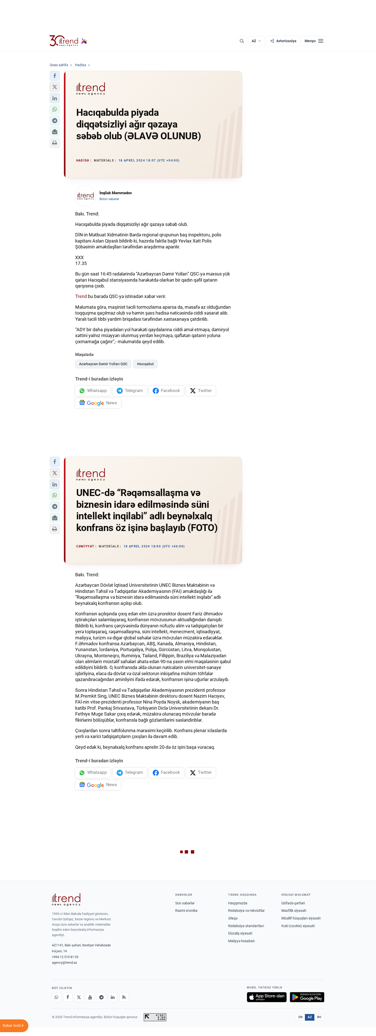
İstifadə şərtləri (293, 903)
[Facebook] (67, 997)
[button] (55, 76)
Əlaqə (232, 918)
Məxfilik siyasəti (293, 910)
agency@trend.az (64, 962)
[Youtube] (90, 997)
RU (319, 1017)
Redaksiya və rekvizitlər (246, 910)
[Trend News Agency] (66, 899)
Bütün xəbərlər (109, 199)
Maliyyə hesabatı (241, 941)
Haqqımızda (237, 903)
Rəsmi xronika (186, 910)
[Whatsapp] (56, 997)
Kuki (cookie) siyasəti (298, 926)
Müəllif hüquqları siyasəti (300, 918)
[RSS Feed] (124, 997)
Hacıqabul (145, 364)
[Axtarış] (242, 41)
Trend (81, 296)
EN (300, 1017)
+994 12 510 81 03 (65, 957)
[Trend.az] (68, 41)
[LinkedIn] (112, 997)
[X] (79, 997)
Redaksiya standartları (246, 926)
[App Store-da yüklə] (267, 997)
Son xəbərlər (185, 903)
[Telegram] (101, 997)
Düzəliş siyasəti (240, 933)
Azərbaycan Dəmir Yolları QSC (103, 364)
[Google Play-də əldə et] (307, 997)
